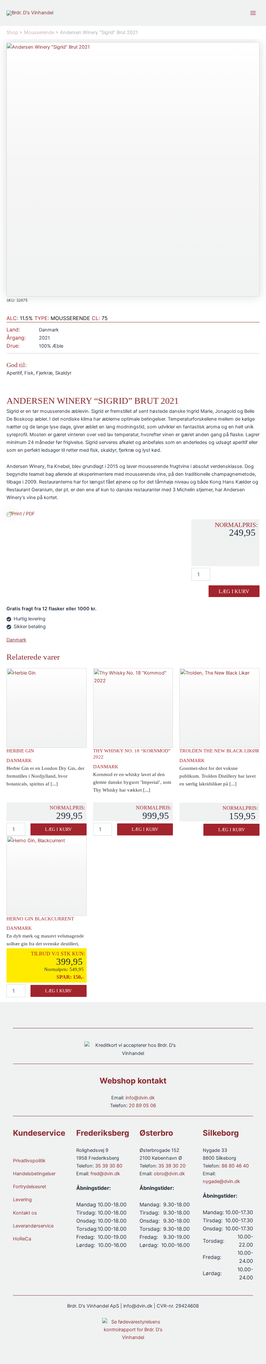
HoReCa (22, 1239)
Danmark (16, 640)
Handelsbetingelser (34, 1174)
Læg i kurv (234, 591)
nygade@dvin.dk (221, 1181)
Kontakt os (25, 1213)
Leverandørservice (33, 1226)
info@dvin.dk (140, 1098)
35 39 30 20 (172, 1166)
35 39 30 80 (108, 1166)
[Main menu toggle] (253, 12)
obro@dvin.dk (169, 1174)
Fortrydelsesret (29, 1187)
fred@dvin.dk (105, 1174)
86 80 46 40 (235, 1166)
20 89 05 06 (142, 1105)
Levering (22, 1199)
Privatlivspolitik (29, 1161)
